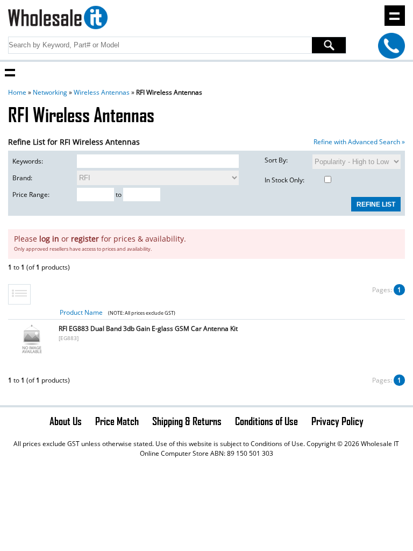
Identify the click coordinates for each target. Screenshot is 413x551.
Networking (50, 92)
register (85, 239)
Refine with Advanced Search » (359, 141)
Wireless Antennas (102, 92)
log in (49, 239)
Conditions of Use (266, 420)
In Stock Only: (284, 180)
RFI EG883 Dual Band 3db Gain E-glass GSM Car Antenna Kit (148, 328)
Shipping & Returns (187, 420)
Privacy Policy (337, 420)
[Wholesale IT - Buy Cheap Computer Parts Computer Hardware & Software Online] (57, 19)
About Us (65, 420)
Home (17, 92)
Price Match (117, 420)
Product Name (81, 312)
